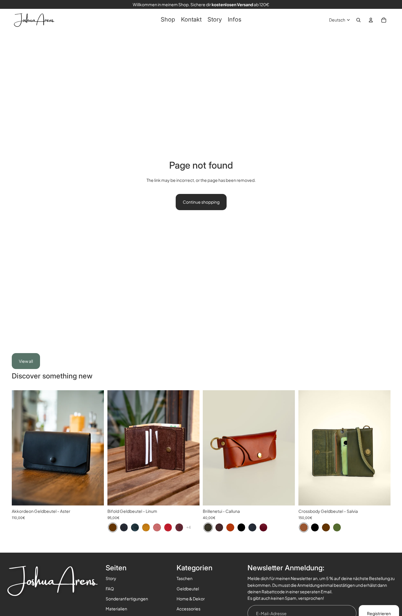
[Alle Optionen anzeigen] (188, 527)
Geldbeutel (188, 588)
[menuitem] (168, 20)
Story (111, 578)
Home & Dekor (191, 598)
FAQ (110, 588)
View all (26, 361)
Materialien (116, 608)
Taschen (184, 578)
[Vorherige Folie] (20, 448)
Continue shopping (201, 202)
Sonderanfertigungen (127, 598)
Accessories (188, 608)
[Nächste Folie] (95, 448)
